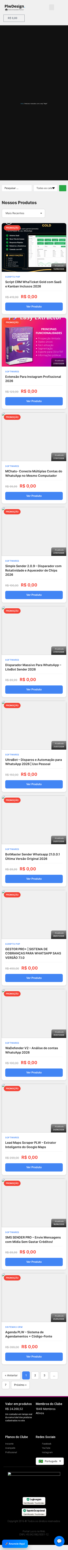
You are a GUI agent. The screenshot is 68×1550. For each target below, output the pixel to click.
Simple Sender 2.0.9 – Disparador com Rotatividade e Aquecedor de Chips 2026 (33, 570)
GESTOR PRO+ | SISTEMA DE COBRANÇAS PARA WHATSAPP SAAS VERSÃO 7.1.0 (33, 953)
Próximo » (20, 1385)
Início (21, 103)
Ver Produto (34, 306)
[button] (51, 7)
